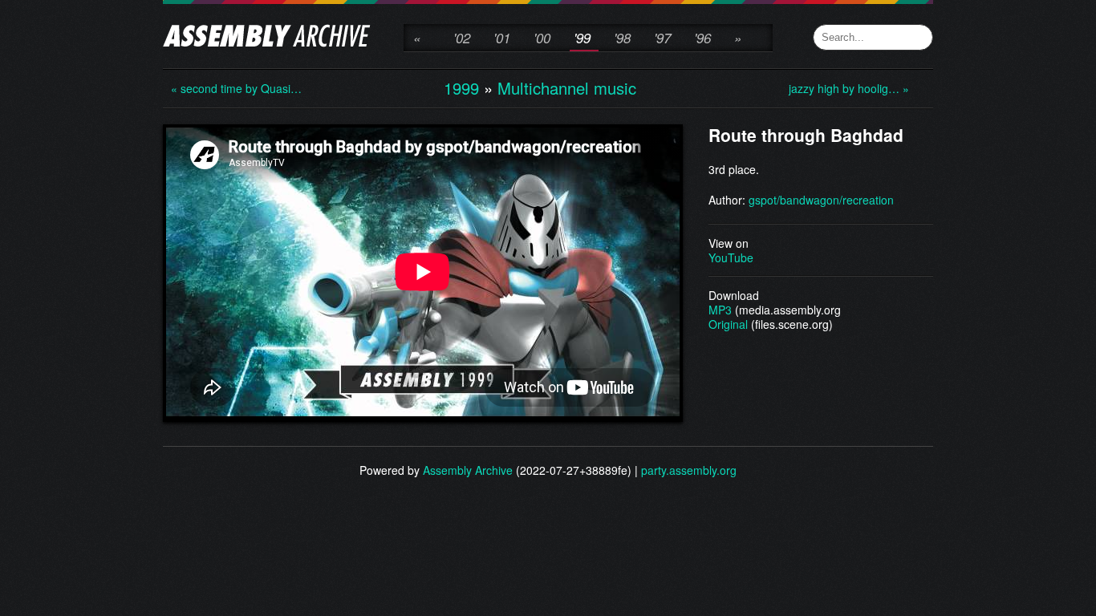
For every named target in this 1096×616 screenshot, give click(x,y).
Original (728, 324)
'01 (501, 37)
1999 (461, 87)
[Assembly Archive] (267, 37)
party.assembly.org (689, 470)
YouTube (730, 257)
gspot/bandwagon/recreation (821, 200)
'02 (461, 37)
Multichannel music (566, 87)
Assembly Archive (468, 470)
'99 (582, 37)
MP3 (720, 310)
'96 (702, 37)
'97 (662, 37)
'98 (622, 37)
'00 (542, 37)
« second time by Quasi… (235, 88)
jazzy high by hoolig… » (849, 88)
